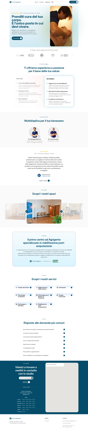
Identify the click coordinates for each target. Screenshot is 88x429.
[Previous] (26, 211)
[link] (39, 136)
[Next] (61, 211)
